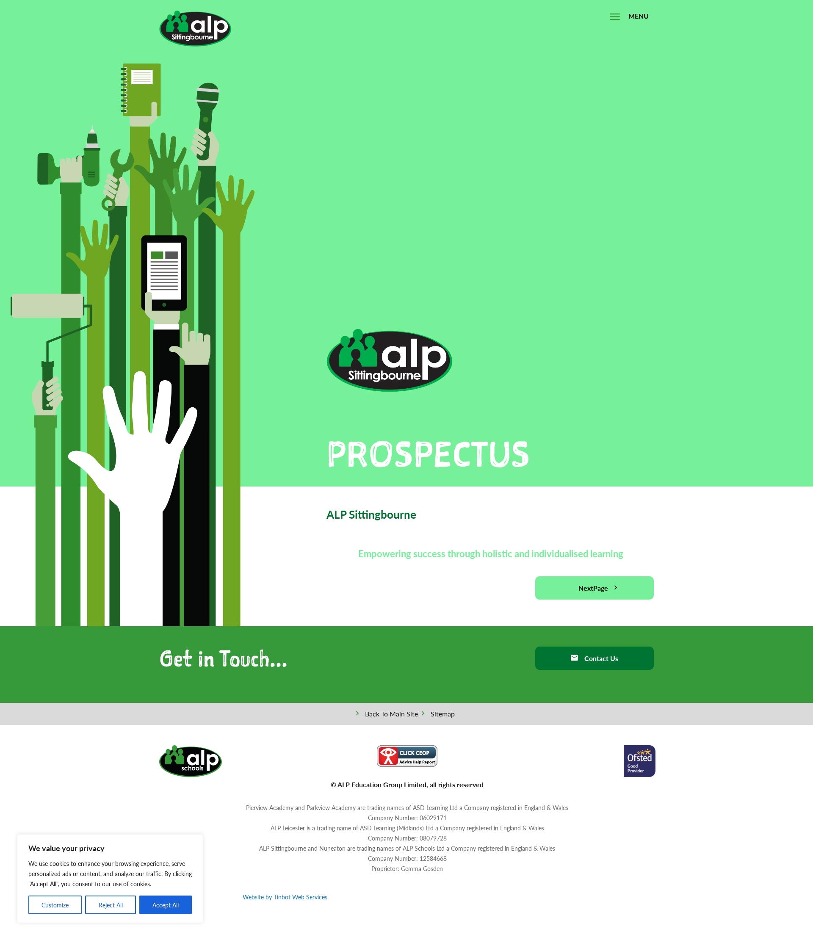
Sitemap (443, 714)
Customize (55, 905)
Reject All (111, 905)
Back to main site (391, 714)
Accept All (165, 905)
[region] (110, 878)
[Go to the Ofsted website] (639, 760)
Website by (285, 897)
